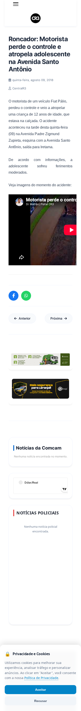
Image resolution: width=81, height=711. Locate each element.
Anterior (24, 318)
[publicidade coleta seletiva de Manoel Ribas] (40, 359)
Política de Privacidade (41, 678)
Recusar (40, 701)
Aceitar (40, 689)
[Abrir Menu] (15, 4)
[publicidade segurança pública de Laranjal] (40, 389)
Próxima (56, 318)
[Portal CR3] (40, 18)
